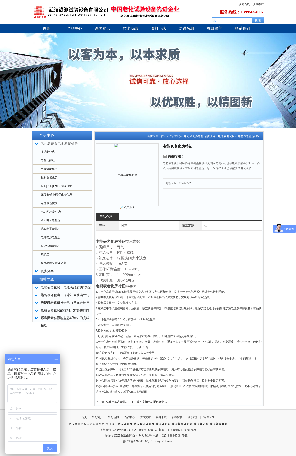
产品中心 (175, 136)
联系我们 (193, 417)
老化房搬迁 (48, 160)
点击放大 (129, 207)
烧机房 (45, 254)
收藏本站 (258, 4)
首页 (163, 136)
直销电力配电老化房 (154, 401)
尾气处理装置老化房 (53, 263)
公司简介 (97, 417)
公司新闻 (113, 417)
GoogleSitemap (163, 441)
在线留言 (177, 417)
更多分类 (47, 271)
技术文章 (145, 417)
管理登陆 (209, 417)
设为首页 (244, 4)
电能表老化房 (49, 203)
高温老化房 (48, 151)
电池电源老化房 (50, 237)
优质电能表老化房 (117, 401)
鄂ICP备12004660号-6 (138, 441)
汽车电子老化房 (50, 228)
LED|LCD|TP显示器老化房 (57, 186)
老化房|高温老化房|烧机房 (199, 136)
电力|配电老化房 (51, 211)
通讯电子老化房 (50, 220)
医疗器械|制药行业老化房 (56, 194)
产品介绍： (107, 216)
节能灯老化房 (49, 169)
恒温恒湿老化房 (50, 246)
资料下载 (161, 417)
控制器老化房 (49, 177)
